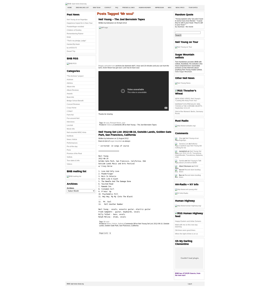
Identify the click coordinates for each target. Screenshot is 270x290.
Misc (169, 7)
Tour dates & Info (73, 161)
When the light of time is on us (186, 234)
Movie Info (71, 129)
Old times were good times (185, 230)
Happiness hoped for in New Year (80, 23)
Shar (181, 138)
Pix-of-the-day (72, 146)
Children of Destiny (74, 30)
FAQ (116, 7)
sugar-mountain (116, 141)
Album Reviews (73, 90)
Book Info (70, 97)
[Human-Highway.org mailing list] (188, 206)
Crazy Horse (71, 108)
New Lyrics (180, 7)
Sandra (182, 161)
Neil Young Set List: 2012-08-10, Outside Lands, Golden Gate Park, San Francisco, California (134, 133)
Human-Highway (145, 7)
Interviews (71, 122)
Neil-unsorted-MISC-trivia (76, 132)
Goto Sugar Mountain (183, 72)
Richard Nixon (115, 123)
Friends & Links (128, 7)
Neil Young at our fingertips (77, 20)
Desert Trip (71, 51)
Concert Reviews (73, 104)
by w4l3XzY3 (72, 48)
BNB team (96, 7)
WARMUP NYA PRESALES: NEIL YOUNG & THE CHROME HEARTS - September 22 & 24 (189, 106)
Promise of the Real (74, 154)
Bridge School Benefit (75, 101)
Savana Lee (183, 144)
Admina (70, 83)
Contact (107, 7)
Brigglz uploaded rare (106, 66)
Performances (72, 143)
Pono (69, 150)
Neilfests (70, 136)
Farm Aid (70, 115)
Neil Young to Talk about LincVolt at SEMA (190, 162)
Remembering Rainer (75, 34)
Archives (70, 188)
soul (123, 123)
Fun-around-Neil (73, 118)
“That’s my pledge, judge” (76, 41)
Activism (70, 80)
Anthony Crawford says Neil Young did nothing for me (188, 146)
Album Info (71, 87)
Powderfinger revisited (75, 27)
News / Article (72, 139)
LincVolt (70, 125)
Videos (69, 164)
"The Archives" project (75, 76)
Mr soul (106, 123)
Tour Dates (193, 7)
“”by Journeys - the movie (189, 23)
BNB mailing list (82, 7)
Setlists (69, 157)
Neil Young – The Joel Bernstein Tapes (121, 19)
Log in (190, 284)
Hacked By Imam (73, 44)
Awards (70, 94)
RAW (69, 37)
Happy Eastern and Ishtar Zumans (188, 221)
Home (70, 7)
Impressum (159, 7)
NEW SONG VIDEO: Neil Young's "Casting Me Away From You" (187, 100)
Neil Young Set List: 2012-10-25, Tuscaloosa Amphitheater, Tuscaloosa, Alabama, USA (189, 154)
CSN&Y (70, 111)
